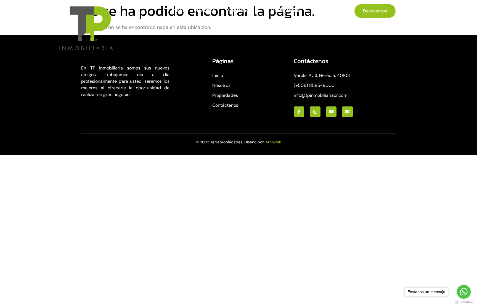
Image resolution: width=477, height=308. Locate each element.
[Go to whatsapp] (464, 292)
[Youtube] (331, 111)
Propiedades (240, 10)
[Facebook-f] (299, 111)
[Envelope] (347, 111)
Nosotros (205, 10)
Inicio (178, 10)
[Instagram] (315, 111)
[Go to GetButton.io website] (464, 302)
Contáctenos (285, 10)
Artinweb (274, 142)
